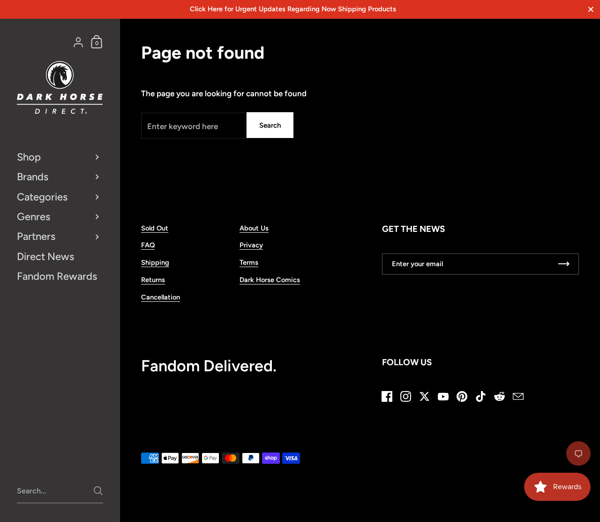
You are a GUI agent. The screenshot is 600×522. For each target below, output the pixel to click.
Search (270, 125)
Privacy (251, 245)
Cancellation (160, 297)
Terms (249, 262)
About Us (254, 228)
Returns (153, 280)
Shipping (155, 262)
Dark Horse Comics (270, 280)
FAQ (148, 245)
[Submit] (98, 491)
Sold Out (154, 228)
